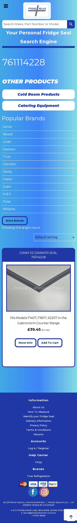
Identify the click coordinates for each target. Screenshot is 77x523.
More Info (26, 342)
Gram (7, 186)
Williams (9, 209)
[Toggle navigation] (6, 6)
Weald (8, 134)
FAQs (38, 462)
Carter (7, 127)
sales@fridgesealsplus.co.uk (39, 513)
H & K (7, 194)
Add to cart (49, 342)
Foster (7, 179)
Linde (7, 142)
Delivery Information (38, 420)
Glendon (9, 164)
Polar (7, 201)
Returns (39, 434)
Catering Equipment (38, 105)
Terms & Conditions (38, 429)
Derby (7, 171)
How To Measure (38, 411)
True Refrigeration (38, 476)
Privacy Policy (38, 425)
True (6, 156)
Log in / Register (38, 448)
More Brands (15, 220)
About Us (38, 407)
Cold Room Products (38, 94)
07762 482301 (39, 515)
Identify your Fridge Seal (38, 416)
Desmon (9, 149)
